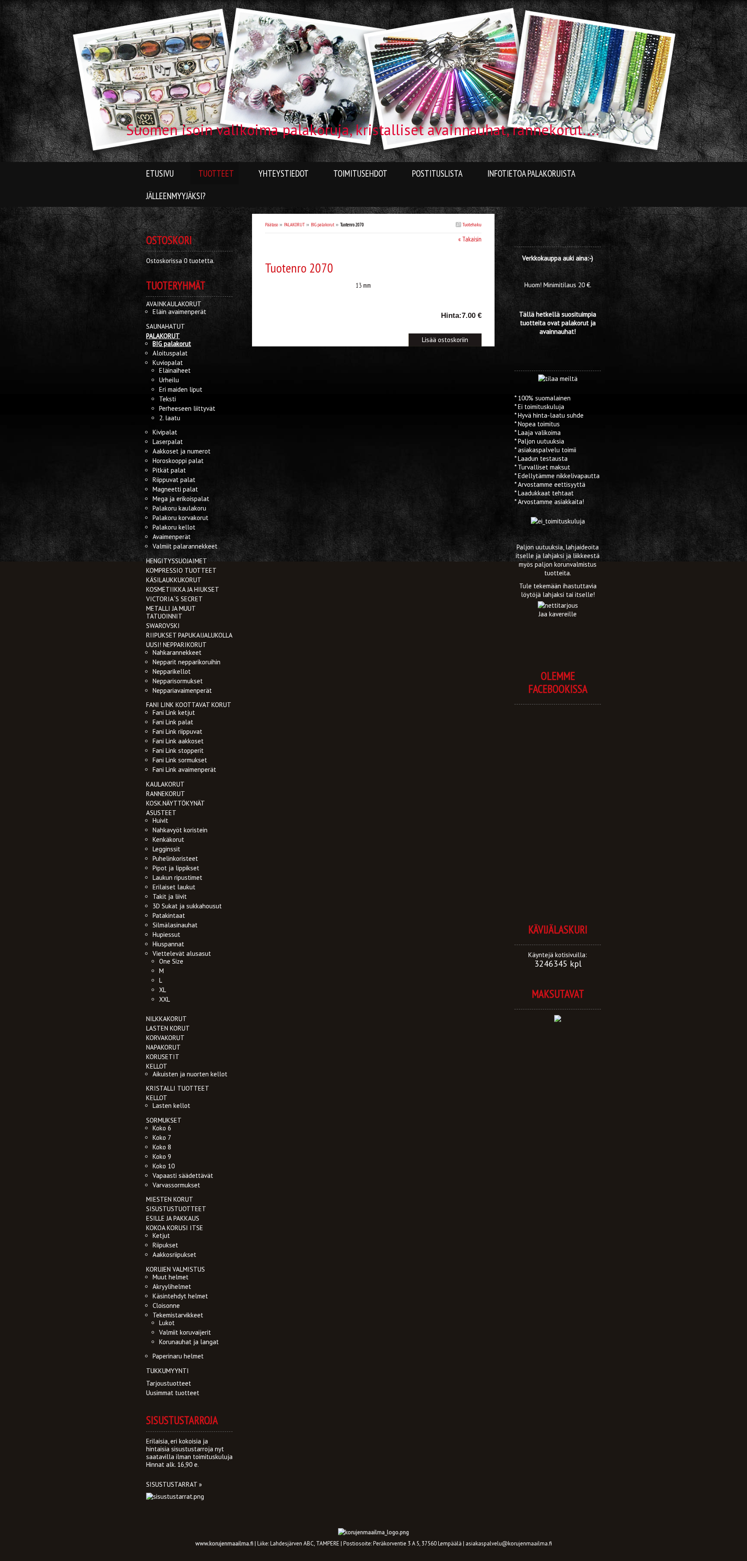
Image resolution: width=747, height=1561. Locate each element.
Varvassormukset (176, 1185)
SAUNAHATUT (165, 326)
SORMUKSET (164, 1120)
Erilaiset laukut (174, 887)
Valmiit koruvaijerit (185, 1332)
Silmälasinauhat (175, 925)
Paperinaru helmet (178, 1356)
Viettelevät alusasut (182, 953)
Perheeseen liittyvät (187, 408)
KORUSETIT (162, 1057)
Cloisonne (166, 1305)
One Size (171, 961)
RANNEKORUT (165, 794)
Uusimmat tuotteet (172, 1393)
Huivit (160, 820)
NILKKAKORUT (166, 1019)
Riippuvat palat (174, 480)
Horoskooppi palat (178, 461)
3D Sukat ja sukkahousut (187, 906)
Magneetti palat (175, 489)
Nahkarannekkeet (177, 652)
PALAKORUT (294, 225)
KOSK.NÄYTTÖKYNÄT (175, 803)
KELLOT (156, 1066)
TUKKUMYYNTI (167, 1371)
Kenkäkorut (168, 839)
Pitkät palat (169, 470)
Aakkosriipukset (174, 1254)
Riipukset (165, 1245)
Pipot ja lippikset (176, 868)
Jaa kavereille (558, 614)
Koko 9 (162, 1156)
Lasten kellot (171, 1105)
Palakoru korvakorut (180, 518)
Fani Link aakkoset (178, 741)
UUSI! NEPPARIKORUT (176, 645)
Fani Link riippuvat (177, 731)
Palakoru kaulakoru (179, 508)
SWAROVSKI (163, 626)
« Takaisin (470, 239)
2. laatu (169, 418)
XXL (164, 999)
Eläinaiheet (175, 370)
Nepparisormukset (178, 681)
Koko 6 (162, 1128)
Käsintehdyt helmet (180, 1296)
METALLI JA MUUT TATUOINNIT (170, 612)
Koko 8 (162, 1147)
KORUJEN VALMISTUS (175, 1269)
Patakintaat (169, 915)
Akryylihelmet (172, 1286)
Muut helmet (170, 1277)
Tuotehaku (471, 224)
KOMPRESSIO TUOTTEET (181, 570)
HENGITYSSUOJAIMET (176, 561)
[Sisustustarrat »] (175, 1496)
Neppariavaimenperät (182, 690)
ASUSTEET (161, 813)
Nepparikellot (172, 671)
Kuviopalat (168, 363)
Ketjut (161, 1235)
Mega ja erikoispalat (181, 499)
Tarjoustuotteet (168, 1383)
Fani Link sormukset (180, 760)
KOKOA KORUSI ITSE (174, 1228)
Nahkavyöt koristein (180, 830)
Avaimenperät (172, 537)
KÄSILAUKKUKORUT (173, 580)
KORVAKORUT (165, 1038)
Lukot (167, 1323)
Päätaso (271, 225)
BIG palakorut (322, 225)
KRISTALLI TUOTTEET (177, 1088)
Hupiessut (166, 934)
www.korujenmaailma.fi (224, 1543)
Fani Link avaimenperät (184, 769)
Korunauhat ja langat (189, 1342)
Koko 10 (164, 1166)
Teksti (167, 399)
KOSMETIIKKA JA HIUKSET (182, 589)
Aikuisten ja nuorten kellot (190, 1074)
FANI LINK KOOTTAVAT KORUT (188, 705)
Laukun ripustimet (177, 877)
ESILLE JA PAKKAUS (172, 1218)
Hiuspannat (168, 944)
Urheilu (169, 380)
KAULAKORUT (165, 784)
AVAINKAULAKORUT (173, 304)
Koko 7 (162, 1137)
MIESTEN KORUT (169, 1199)
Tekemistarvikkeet (178, 1315)
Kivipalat (165, 432)
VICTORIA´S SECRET (174, 599)
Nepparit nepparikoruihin (186, 662)
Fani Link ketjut (174, 712)
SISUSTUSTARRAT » (174, 1484)
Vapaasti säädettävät (183, 1175)
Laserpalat (168, 442)
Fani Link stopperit (178, 750)
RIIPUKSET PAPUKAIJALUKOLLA (189, 635)
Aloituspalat (170, 353)
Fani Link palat (173, 722)
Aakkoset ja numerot (182, 451)
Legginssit (166, 849)
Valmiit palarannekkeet (185, 546)
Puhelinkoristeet (175, 858)
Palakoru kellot (174, 527)
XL (162, 990)
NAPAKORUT (163, 1047)
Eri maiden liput (180, 389)
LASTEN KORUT (168, 1028)
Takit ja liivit (170, 896)
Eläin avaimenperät (179, 312)
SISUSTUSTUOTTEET (176, 1209)
